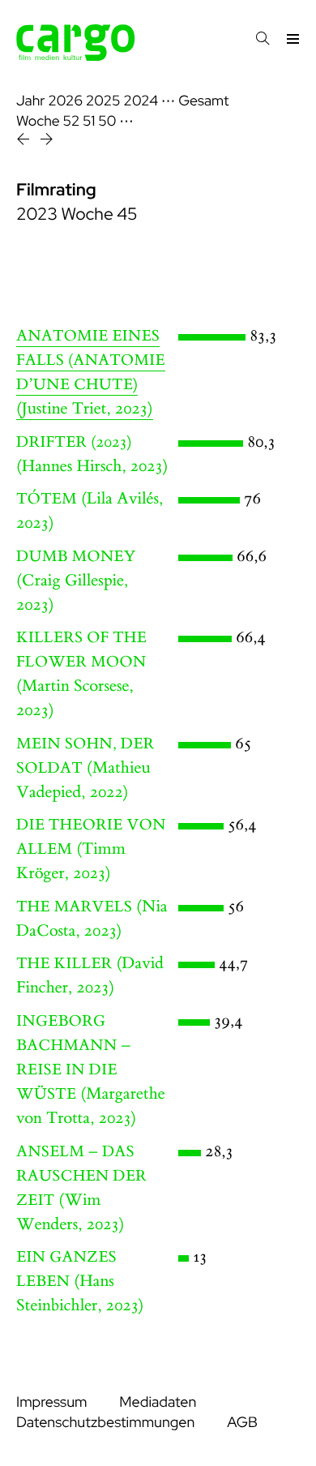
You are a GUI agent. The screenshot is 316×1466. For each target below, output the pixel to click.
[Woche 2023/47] (46, 141)
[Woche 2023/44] (24, 141)
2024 (140, 101)
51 (89, 121)
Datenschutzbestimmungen (105, 1422)
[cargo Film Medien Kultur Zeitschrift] (75, 56)
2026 (65, 101)
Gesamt (203, 101)
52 (71, 121)
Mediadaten (157, 1402)
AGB (242, 1422)
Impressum (51, 1402)
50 (107, 121)
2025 (103, 101)
